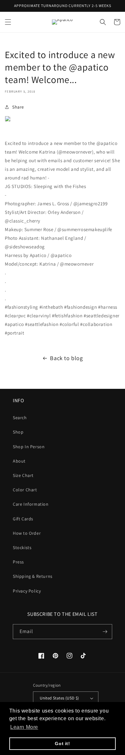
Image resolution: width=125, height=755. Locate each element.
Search (20, 417)
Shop (18, 432)
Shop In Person (29, 446)
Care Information (31, 504)
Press (18, 562)
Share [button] (18, 107)
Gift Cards (23, 519)
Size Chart (23, 475)
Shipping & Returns (33, 576)
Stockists (22, 547)
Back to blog (66, 358)
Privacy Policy (27, 591)
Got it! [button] (62, 743)
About (19, 461)
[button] (8, 22)
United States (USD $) (59, 698)
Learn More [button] (24, 727)
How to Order (27, 533)
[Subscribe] (105, 631)
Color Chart (25, 490)
